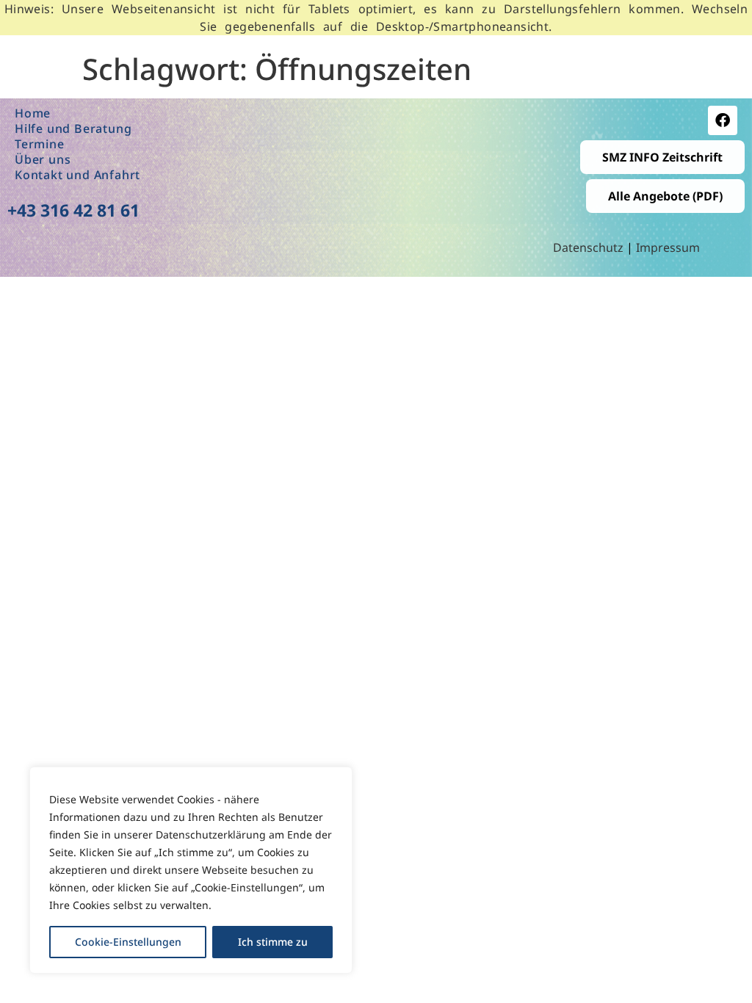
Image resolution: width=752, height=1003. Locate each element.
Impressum (668, 247)
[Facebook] (722, 120)
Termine (40, 144)
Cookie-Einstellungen (128, 942)
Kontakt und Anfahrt (77, 175)
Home (33, 113)
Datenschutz (589, 247)
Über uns (42, 159)
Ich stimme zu (273, 942)
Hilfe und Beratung (73, 129)
